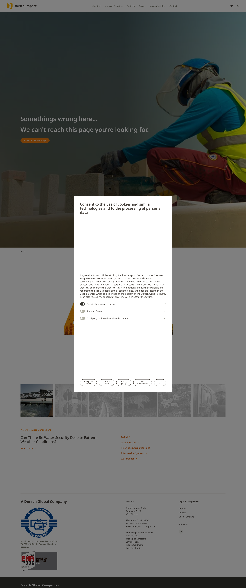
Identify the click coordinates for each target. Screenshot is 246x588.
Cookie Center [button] (107, 382)
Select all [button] (160, 382)
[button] (164, 304)
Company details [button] (88, 382)
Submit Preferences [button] (142, 382)
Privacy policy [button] (124, 382)
